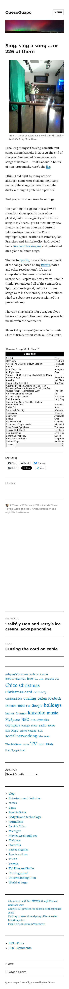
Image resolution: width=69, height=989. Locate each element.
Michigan (15, 831)
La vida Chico (49, 505)
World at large (21, 508)
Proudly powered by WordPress (38, 982)
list (48, 166)
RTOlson (14, 505)
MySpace (12, 720)
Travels (9, 508)
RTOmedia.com (15, 971)
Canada (49, 679)
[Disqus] (34, 565)
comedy (40, 692)
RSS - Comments (20, 948)
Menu (58, 12)
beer (30, 679)
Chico (35, 508)
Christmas (29, 685)
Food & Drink (17, 812)
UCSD (41, 744)
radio (43, 725)
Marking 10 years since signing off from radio (32, 916)
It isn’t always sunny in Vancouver (26, 924)
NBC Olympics (39, 719)
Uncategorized (18, 873)
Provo (34, 725)
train (26, 744)
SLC (40, 730)
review (51, 725)
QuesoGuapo (18, 12)
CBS (57, 679)
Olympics (12, 725)
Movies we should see (23, 835)
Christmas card (18, 692)
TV (33, 743)
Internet (21, 713)
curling (29, 698)
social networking (21, 736)
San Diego (11, 730)
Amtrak (44, 674)
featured (10, 705)
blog (12, 793)
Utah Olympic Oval (14, 750)
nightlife (10, 512)
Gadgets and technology (25, 817)
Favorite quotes (16, 920)
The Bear (44, 736)
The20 (13, 859)
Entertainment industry (25, 798)
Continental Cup (13, 699)
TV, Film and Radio (21, 868)
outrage (25, 725)
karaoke (43, 508)
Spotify (24, 260)
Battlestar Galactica (15, 679)
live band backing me (27, 246)
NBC (25, 719)
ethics (13, 803)
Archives (11, 769)
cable (41, 679)
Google (37, 706)
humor (9, 713)
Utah (49, 744)
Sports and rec (18, 854)
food (21, 706)
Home (9, 963)
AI (38, 675)
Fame (12, 807)
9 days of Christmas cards (20, 674)
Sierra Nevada (28, 730)
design (42, 698)
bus (36, 679)
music (52, 508)
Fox (28, 706)
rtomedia (15, 845)
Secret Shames (18, 849)
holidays (53, 705)
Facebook (54, 698)
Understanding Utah (22, 877)
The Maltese (22, 512)
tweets (45, 265)
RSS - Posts (16, 943)
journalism (16, 821)
